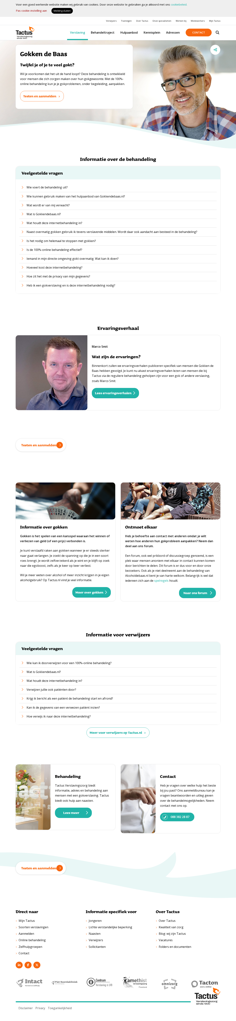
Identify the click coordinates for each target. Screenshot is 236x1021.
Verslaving (77, 32)
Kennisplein (152, 32)
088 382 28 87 (180, 817)
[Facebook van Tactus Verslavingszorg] (28, 965)
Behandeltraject (102, 32)
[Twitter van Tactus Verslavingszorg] (36, 965)
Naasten (94, 934)
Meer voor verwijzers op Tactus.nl (116, 732)
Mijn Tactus (214, 20)
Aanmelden (26, 934)
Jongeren (95, 921)
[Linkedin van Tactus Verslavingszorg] (19, 965)
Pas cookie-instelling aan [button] (31, 10)
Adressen (173, 32)
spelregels (161, 581)
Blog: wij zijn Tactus (172, 934)
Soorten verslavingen (33, 927)
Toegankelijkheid (60, 1008)
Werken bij (181, 20)
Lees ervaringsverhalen (113, 393)
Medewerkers (198, 20)
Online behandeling (32, 940)
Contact (198, 32)
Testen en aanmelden (39, 96)
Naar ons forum (195, 592)
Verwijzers (111, 20)
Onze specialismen (161, 20)
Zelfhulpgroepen (30, 947)
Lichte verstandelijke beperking (110, 927)
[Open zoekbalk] (217, 32)
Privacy (40, 1008)
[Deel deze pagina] (215, 50)
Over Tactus (142, 20)
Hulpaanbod (129, 32)
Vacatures (166, 940)
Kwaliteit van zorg (171, 927)
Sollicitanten (97, 947)
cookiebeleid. (179, 4)
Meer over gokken (89, 592)
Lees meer (71, 812)
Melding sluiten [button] (62, 10)
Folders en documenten (175, 947)
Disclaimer (25, 1008)
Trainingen (126, 20)
